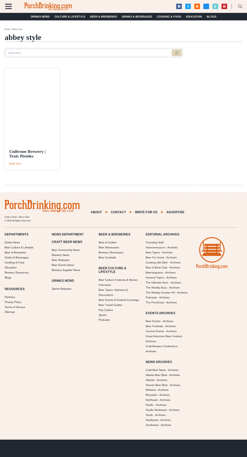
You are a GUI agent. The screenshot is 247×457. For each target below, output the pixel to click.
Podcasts (104, 319)
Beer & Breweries (103, 16)
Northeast (152, 399)
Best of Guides (108, 242)
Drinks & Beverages (137, 16)
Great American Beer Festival (164, 336)
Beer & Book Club (156, 267)
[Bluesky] (206, 6)
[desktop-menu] (8, 6)
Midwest (151, 389)
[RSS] (197, 6)
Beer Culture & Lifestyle (19, 247)
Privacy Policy (13, 302)
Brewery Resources (17, 272)
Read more (15, 163)
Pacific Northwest (156, 409)
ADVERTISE (175, 212)
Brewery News (60, 254)
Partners (10, 297)
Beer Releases (61, 260)
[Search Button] (238, 6)
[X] (188, 6)
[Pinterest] (224, 6)
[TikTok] (215, 6)
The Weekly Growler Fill (160, 292)
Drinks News (40, 16)
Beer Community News (66, 249)
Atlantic (150, 380)
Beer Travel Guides (110, 304)
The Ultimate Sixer (157, 282)
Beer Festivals (154, 326)
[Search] (177, 53)
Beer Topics (153, 252)
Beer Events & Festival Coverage (119, 299)
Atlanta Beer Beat (156, 375)
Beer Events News (63, 265)
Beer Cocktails (107, 257)
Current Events (155, 331)
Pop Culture (106, 309)
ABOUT (96, 212)
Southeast (152, 419)
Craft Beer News (156, 370)
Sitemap (10, 311)
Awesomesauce (155, 247)
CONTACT (118, 212)
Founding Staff (155, 242)
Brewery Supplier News (66, 270)
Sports (103, 315)
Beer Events (153, 321)
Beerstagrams (154, 272)
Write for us (146, 212)
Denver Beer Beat (156, 385)
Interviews (105, 284)
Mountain (151, 394)
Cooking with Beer (157, 262)
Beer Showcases (109, 247)
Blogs (211, 16)
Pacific (150, 404)
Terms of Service (15, 307)
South (149, 414)
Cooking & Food (169, 16)
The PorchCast (155, 302)
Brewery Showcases (111, 252)
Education (194, 16)
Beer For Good (155, 257)
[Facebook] (179, 6)
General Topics (155, 277)
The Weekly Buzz (156, 287)
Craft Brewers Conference (162, 346)
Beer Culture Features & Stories (118, 279)
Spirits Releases (61, 288)
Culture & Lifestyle (69, 16)
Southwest (152, 425)
